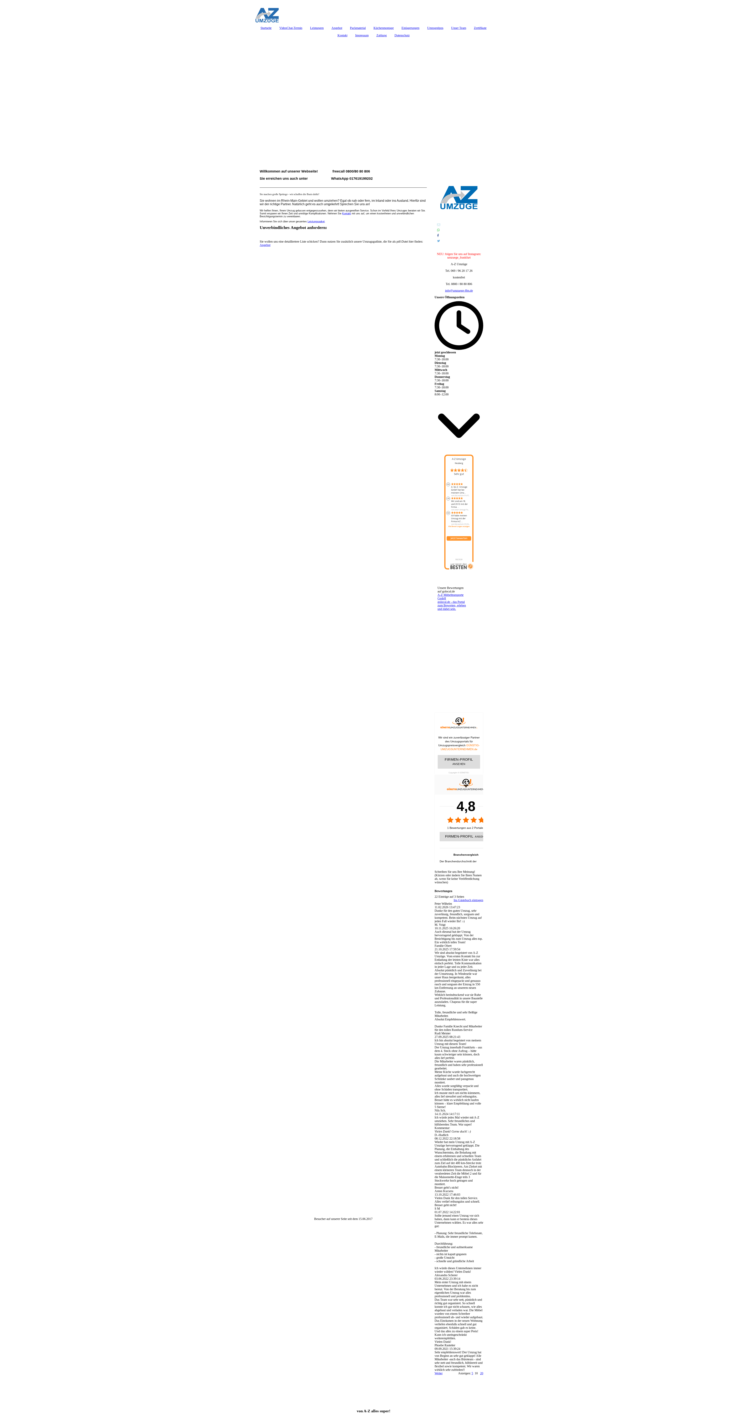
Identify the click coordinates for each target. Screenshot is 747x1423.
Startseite (266, 28)
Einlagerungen (410, 28)
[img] (373, 11)
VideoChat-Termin (290, 28)
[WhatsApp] (438, 230)
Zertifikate (480, 28)
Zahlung (381, 35)
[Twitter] (438, 241)
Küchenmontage (384, 28)
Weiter (439, 1373)
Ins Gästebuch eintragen (468, 900)
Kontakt (342, 35)
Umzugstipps (435, 28)
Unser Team (458, 28)
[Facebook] (438, 235)
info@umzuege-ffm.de (459, 290)
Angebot (336, 28)
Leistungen (317, 28)
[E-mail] (438, 224)
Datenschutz (402, 35)
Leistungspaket (316, 221)
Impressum (362, 35)
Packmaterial (358, 28)
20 (481, 1373)
